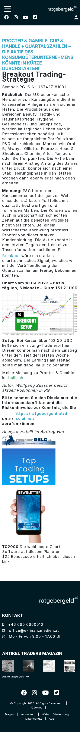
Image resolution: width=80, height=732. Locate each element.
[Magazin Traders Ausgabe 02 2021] (6, 666)
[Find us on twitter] (35, 17)
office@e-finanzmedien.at (33, 630)
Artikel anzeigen (13, 676)
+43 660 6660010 (25, 624)
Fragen (9, 714)
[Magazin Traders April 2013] (68, 666)
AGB (52, 718)
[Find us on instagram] (16, 17)
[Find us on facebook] (6, 17)
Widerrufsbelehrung (55, 714)
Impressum (28, 714)
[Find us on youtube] (25, 17)
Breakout (11, 255)
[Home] (58, 600)
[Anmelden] (76, 17)
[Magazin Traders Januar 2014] (47, 666)
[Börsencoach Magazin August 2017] (27, 666)
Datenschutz (33, 718)
